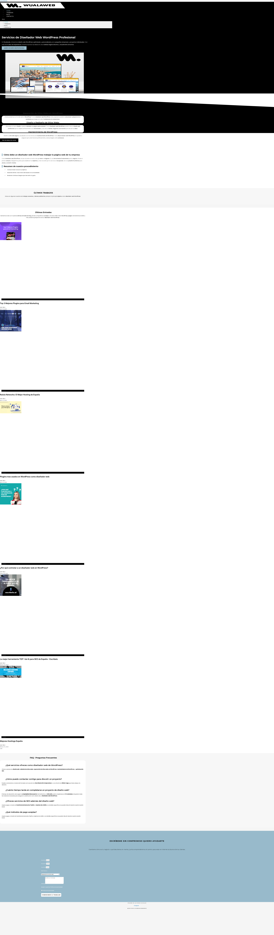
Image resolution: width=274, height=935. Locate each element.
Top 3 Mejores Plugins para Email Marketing (19, 303)
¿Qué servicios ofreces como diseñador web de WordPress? (34, 765)
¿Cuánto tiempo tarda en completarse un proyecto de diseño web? (37, 790)
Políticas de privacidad (48, 890)
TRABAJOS (9, 12)
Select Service (44, 870)
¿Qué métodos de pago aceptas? (21, 812)
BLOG (8, 14)
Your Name (43, 860)
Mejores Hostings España (11, 741)
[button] (56, 19)
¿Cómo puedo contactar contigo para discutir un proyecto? (33, 779)
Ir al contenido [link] (3, 0)
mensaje (43, 883)
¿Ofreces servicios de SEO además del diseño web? (29, 801)
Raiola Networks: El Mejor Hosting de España (20, 395)
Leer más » (2, 307)
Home (8, 11)
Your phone (43, 863)
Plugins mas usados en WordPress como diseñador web (24, 477)
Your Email (43, 867)
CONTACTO (10, 16)
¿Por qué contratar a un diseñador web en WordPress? (24, 568)
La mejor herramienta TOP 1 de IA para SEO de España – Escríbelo (29, 659)
